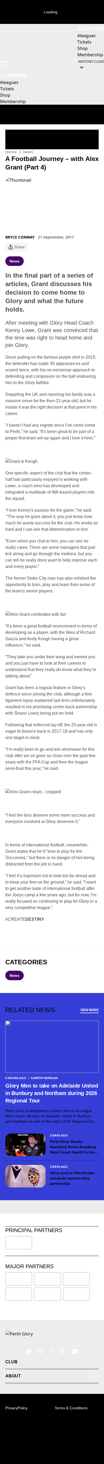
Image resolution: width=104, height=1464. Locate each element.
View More (89, 1010)
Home (11, 151)
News (28, 151)
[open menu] (4, 64)
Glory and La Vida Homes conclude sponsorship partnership (72, 1178)
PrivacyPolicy (16, 1408)
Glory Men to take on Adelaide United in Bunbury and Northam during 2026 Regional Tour (51, 1093)
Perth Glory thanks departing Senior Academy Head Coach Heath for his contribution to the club (73, 1147)
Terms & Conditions (71, 1408)
